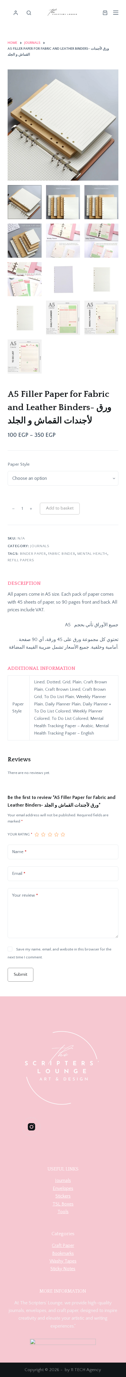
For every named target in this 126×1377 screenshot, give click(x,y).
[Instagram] (31, 1127)
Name (19, 851)
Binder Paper (33, 554)
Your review (25, 895)
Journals (39, 546)
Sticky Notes (62, 1268)
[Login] (15, 13)
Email (18, 873)
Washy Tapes (63, 1261)
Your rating (20, 834)
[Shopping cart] (105, 13)
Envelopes (63, 1188)
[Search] (29, 13)
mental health (92, 554)
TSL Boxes (63, 1204)
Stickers (63, 1196)
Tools (63, 1211)
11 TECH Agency (86, 1369)
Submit (20, 974)
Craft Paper (63, 1245)
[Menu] (115, 12)
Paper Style (19, 464)
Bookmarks (63, 1253)
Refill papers (21, 560)
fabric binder (61, 554)
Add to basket (60, 508)
